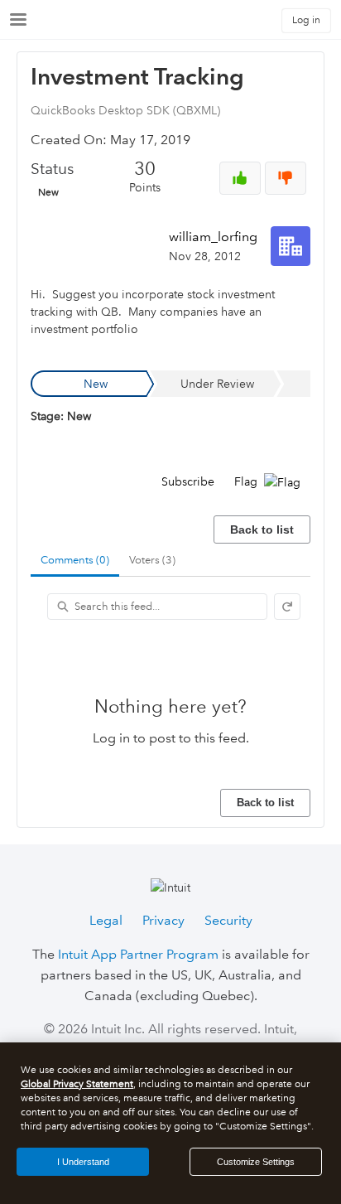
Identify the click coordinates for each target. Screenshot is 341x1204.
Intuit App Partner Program (138, 954)
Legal (105, 920)
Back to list (262, 529)
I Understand (83, 1162)
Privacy (163, 920)
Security (228, 920)
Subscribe (187, 481)
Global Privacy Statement (77, 1084)
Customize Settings (256, 1162)
